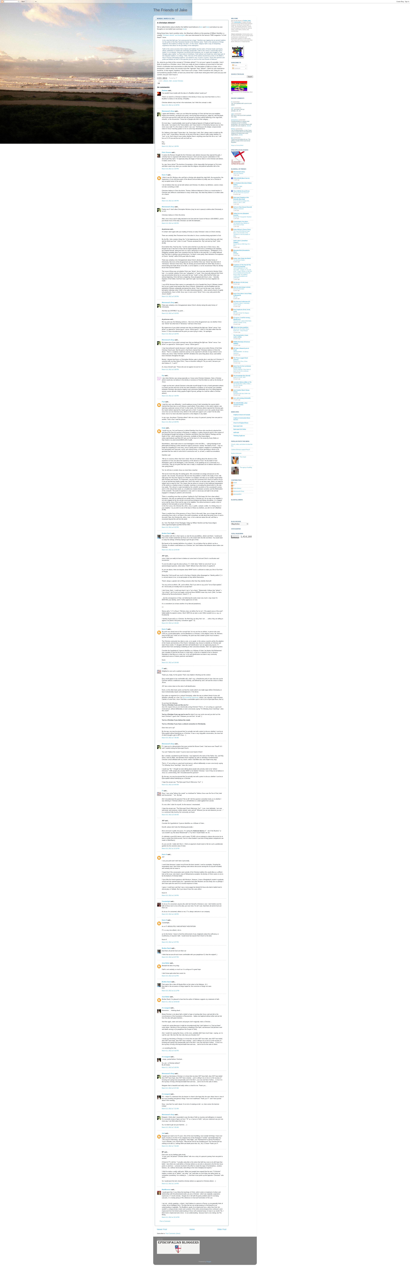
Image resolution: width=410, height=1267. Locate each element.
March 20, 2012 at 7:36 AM (170, 737)
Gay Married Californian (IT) (241, 301)
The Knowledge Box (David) (241, 375)
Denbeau (165, 90)
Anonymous (234, 120)
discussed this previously (190, 697)
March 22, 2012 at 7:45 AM (170, 1127)
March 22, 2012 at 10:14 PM (170, 1217)
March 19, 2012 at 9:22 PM (170, 527)
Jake (232, 108)
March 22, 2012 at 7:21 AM (170, 1108)
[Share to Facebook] (164, 78)
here (201, 27)
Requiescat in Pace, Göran (240, 361)
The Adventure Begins (239, 260)
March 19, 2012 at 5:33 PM (170, 313)
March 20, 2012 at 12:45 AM (170, 550)
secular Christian (178, 81)
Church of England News (240, 423)
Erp (163, 375)
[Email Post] (158, 83)
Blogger (208, 1261)
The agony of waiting (246, 467)
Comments (237, 68)
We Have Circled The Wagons (241, 313)
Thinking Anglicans (239, 435)
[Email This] (158, 78)
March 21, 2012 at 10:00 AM (170, 1002)
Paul (163, 402)
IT (162, 668)
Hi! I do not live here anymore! (241, 192)
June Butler (165, 963)
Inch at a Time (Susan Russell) (242, 207)
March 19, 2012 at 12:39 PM (170, 105)
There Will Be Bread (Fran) (241, 191)
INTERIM (235, 253)
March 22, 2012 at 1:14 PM (170, 1183)
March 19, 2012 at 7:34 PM (170, 396)
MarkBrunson (166, 1189)
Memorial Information (238, 288)
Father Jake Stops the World (242, 258)
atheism (165, 81)
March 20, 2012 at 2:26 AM (170, 623)
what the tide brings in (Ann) (241, 287)
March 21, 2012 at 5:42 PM (170, 1050)
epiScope (236, 432)
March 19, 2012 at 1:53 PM (170, 169)
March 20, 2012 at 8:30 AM (170, 814)
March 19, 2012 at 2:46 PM (170, 201)
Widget (233, 145)
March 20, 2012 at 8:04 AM (170, 784)
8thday (233, 129)
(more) (249, 126)
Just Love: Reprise (238, 173)
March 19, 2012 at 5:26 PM (170, 296)
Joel (163, 1133)
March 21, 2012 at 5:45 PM (170, 1067)
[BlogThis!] (160, 78)
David (235, 482)
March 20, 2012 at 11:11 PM (170, 990)
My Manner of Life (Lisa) (240, 282)
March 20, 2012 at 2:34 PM (170, 895)
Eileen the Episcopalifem (240, 327)
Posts (235, 65)
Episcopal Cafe (238, 426)
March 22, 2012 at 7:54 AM (170, 1146)
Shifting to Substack (238, 208)
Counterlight (166, 901)
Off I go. (235, 297)
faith (170, 81)
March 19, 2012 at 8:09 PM (170, 422)
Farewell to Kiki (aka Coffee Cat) (241, 393)
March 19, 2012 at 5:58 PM (170, 369)
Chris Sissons (166, 152)
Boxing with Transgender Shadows (242, 216)
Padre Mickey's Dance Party (242, 229)
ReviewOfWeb (239, 145)
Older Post (221, 1229)
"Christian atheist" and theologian (174, 35)
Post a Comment (165, 1221)
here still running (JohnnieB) (241, 398)
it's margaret (166, 1008)
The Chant (243, 457)
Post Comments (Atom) (173, 1233)
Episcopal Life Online (239, 429)
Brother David (166, 533)
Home (192, 1229)
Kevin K (164, 175)
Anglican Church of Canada (241, 414)
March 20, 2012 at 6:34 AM (170, 662)
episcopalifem (237, 494)
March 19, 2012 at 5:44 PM (170, 334)
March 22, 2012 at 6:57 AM (170, 1088)
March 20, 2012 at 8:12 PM (170, 976)
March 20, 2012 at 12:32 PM (170, 848)
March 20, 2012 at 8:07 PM (170, 957)
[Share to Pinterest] (166, 78)
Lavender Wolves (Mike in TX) (242, 382)
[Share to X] (162, 78)
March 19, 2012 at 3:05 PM (170, 223)
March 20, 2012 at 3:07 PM (170, 942)
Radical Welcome (236, 453)
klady (163, 428)
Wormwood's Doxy (168, 111)
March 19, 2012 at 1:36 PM (170, 146)
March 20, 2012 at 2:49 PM (170, 914)
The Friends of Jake (170, 10)
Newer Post (162, 1229)
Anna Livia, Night (237, 186)
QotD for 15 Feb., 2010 (239, 377)
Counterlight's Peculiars (240, 221)
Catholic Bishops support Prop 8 (240, 449)
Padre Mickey (237, 488)
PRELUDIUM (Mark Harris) (241, 178)
